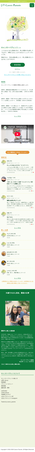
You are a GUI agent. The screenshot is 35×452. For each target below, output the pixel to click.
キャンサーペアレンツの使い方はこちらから (17, 74)
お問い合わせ (4, 380)
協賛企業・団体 (5, 387)
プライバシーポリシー (7, 384)
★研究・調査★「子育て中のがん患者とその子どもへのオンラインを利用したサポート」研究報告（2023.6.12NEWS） (17, 99)
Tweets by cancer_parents (8, 401)
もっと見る (17, 116)
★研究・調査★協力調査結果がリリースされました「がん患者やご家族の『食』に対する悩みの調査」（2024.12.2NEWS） (17, 91)
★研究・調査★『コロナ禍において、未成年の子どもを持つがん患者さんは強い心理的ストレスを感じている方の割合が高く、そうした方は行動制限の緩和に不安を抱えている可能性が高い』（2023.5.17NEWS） (17, 108)
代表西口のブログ (6, 394)
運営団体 (3, 386)
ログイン (17, 69)
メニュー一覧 (32, 5)
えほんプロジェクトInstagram (9, 398)
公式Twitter (4, 391)
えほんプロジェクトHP (7, 396)
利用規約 (3, 382)
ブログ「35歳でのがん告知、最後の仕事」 (11, 364)
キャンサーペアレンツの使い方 (9, 378)
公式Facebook (5, 392)
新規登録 (17, 65)
